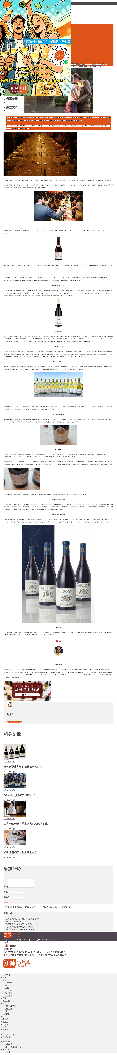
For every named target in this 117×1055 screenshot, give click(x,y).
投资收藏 (8, 993)
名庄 (4, 998)
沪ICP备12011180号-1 (24, 940)
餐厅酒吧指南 (10, 1006)
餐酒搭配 (8, 1009)
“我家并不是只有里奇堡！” (19, 795)
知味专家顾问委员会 (13, 1047)
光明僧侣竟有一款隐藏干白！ (20, 852)
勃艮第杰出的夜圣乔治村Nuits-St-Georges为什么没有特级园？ (35, 952)
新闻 (4, 977)
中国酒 (5, 1019)
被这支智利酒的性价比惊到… (17, 921)
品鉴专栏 (6, 1001)
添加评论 (8, 949)
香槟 (4, 1027)
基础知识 (8, 982)
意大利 (5, 1029)
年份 (7, 988)
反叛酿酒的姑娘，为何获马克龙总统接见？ (23, 919)
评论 (6, 886)
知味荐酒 (11, 762)
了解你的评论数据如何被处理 (56, 907)
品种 (7, 985)
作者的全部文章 (14, 722)
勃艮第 (6, 762)
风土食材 (8, 1011)
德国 (4, 1032)
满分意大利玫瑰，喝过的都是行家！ (20, 929)
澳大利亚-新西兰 (9, 1035)
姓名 (6, 892)
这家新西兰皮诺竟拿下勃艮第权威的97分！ (23, 924)
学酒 (4, 980)
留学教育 (8, 996)
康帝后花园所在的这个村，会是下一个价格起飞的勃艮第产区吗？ (35, 955)
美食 (4, 1003)
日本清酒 (6, 1037)
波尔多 (5, 1024)
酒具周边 (8, 990)
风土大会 (6, 1014)
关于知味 (6, 1041)
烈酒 (4, 1016)
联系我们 (6, 1052)
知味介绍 (8, 1044)
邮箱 (6, 897)
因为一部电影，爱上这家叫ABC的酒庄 (26, 823)
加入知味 (6, 1049)
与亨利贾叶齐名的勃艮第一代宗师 (23, 766)
